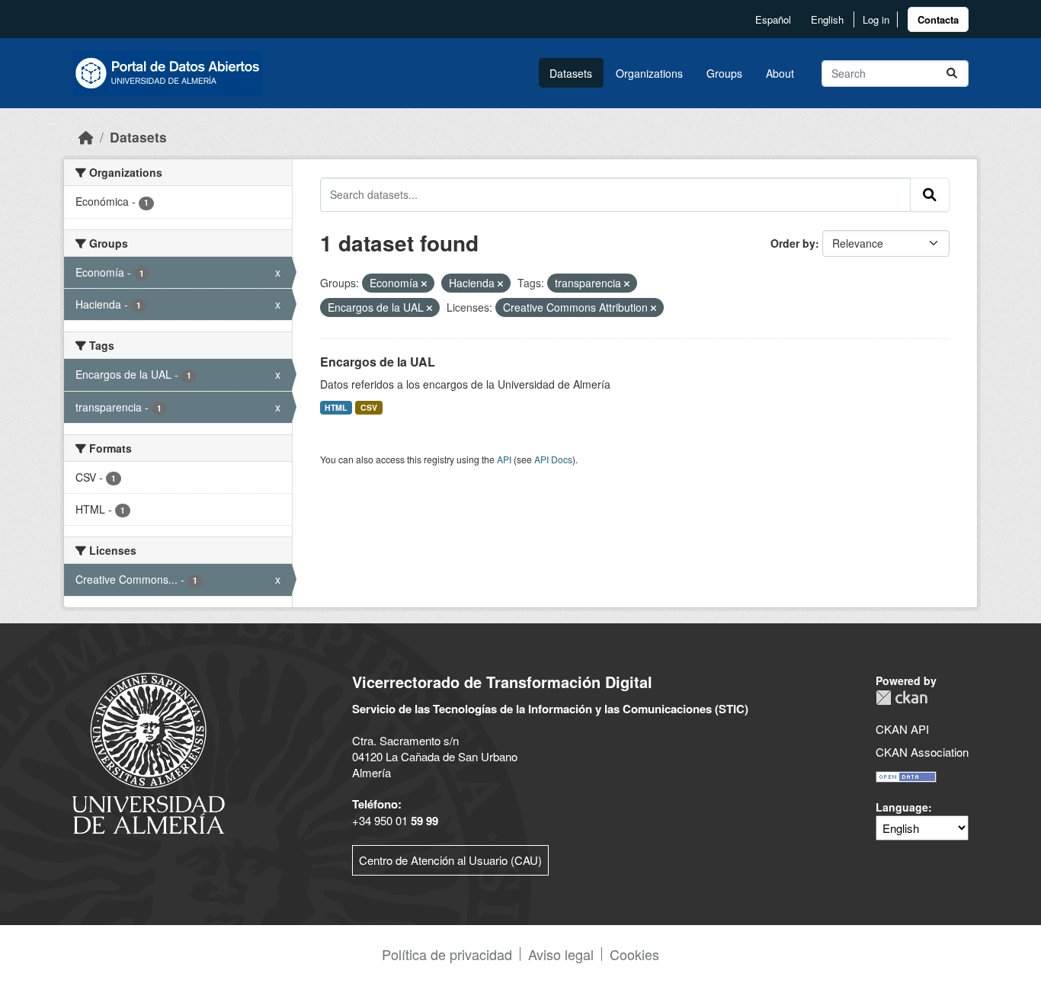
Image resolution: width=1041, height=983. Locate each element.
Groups (724, 73)
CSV (368, 407)
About (780, 73)
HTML (336, 407)
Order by (792, 243)
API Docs (553, 459)
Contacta (938, 19)
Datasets (570, 73)
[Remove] (424, 283)
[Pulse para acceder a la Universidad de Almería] (148, 752)
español (773, 19)
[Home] (86, 136)
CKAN (901, 698)
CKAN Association (922, 752)
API (504, 459)
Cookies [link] (634, 954)
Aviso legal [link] (561, 954)
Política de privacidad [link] (447, 954)
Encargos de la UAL (377, 361)
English (827, 19)
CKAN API (902, 729)
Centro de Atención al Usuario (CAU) (450, 860)
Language (902, 807)
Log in (876, 19)
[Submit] (952, 73)
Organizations (649, 73)
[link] (938, 19)
